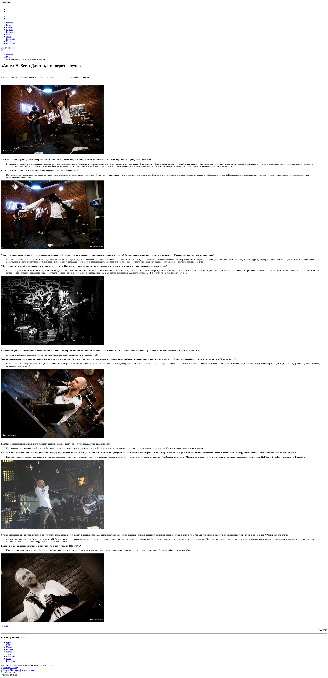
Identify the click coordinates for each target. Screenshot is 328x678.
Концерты (10, 32)
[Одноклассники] (8, 675)
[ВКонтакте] (3, 675)
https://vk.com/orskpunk (59, 77)
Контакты (10, 43)
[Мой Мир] (11, 675)
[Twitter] (5, 675)
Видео (9, 27)
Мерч (8, 41)
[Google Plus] (16, 675)
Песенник (10, 39)
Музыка (9, 30)
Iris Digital (20, 672)
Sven (6, 626)
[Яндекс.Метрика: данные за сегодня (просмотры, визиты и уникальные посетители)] (9, 670)
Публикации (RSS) (9, 667)
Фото (8, 36)
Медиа (9, 34)
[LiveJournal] (13, 675)
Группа (9, 25)
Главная (9, 23)
